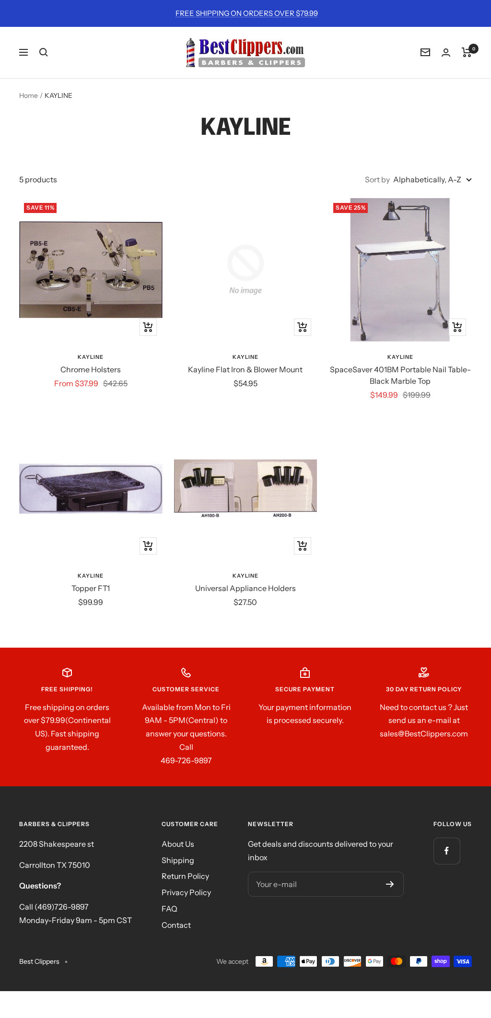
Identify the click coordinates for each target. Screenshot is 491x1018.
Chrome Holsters (90, 369)
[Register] (390, 884)
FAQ (169, 908)
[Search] (43, 52)
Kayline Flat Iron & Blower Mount (245, 369)
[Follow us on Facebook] (446, 851)
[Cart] (467, 52)
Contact (176, 925)
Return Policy (185, 876)
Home (28, 95)
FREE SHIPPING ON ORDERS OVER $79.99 (246, 13)
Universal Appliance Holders (245, 588)
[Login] (446, 52)
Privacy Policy (186, 892)
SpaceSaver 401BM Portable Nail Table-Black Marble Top (400, 375)
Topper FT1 (90, 588)
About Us (178, 844)
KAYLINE (91, 357)
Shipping (178, 860)
